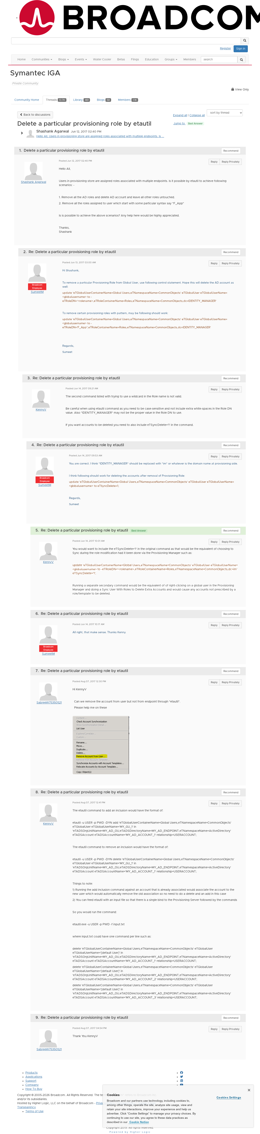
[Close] (249, 1090)
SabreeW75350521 (49, 702)
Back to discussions (36, 114)
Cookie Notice (139, 1122)
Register (225, 48)
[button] (245, 40)
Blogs (103, 100)
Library (81, 100)
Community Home (26, 100)
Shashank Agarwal (33, 182)
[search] (241, 59)
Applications (33, 1076)
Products (31, 1072)
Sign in (240, 48)
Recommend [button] (230, 151)
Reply (214, 162)
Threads (55, 100)
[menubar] (227, 48)
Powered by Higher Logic (130, 1132)
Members (127, 100)
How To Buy (33, 1089)
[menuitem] (227, 48)
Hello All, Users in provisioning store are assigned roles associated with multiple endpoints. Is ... (100, 136)
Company (32, 1085)
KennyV (41, 409)
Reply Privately (230, 162)
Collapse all (197, 115)
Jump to (188, 123)
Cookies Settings (229, 1097)
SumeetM (37, 292)
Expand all (180, 115)
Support (30, 1081)
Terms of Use (34, 1111)
